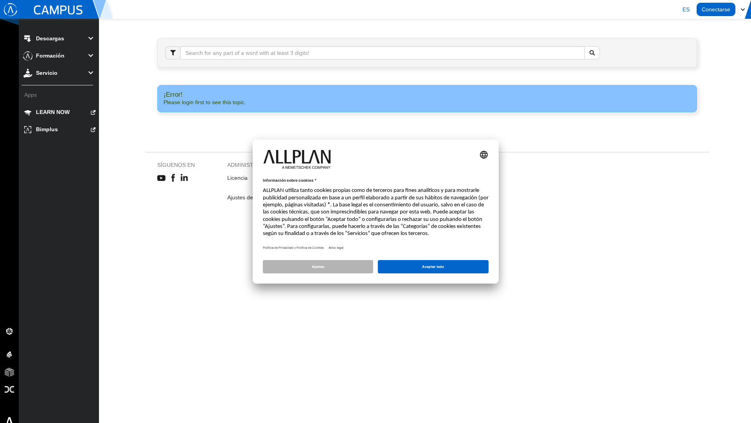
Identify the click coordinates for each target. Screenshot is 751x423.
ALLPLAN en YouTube (161, 178)
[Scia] (9, 354)
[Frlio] (9, 372)
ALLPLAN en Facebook (173, 178)
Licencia (237, 178)
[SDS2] (9, 331)
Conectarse (716, 9)
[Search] (592, 53)
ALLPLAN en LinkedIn (184, 178)
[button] (686, 9)
